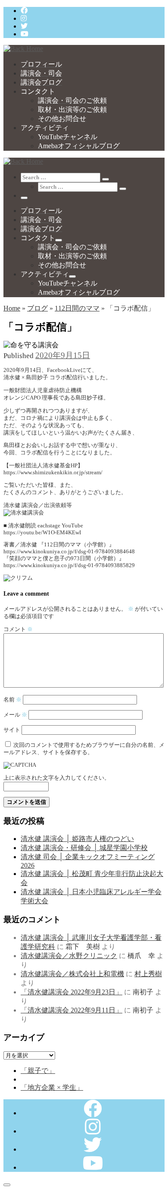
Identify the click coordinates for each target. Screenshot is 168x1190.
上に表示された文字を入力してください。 (56, 778)
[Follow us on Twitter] (24, 26)
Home (11, 308)
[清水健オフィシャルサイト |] (23, 48)
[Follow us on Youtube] (24, 34)
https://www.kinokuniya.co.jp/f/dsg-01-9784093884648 (69, 552)
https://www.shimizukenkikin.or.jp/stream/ (53, 473)
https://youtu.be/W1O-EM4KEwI (42, 533)
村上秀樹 (148, 973)
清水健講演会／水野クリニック (69, 955)
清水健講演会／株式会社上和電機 (72, 973)
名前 (12, 700)
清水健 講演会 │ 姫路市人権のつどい (77, 838)
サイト (11, 730)
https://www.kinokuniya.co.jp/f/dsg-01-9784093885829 (69, 565)
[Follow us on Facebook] (24, 10)
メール (15, 715)
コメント (18, 629)
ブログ (37, 308)
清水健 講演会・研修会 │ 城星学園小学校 (84, 847)
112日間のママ (77, 308)
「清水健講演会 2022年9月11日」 (71, 1010)
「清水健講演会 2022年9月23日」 (71, 992)
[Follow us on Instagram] (24, 18)
